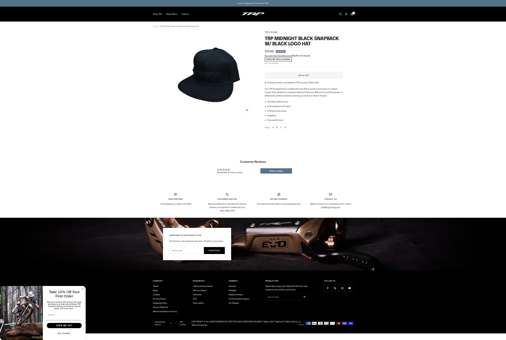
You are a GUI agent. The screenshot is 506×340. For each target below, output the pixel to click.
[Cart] (351, 14)
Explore (185, 14)
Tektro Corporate (199, 325)
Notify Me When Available (278, 59)
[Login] (346, 14)
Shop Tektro (171, 14)
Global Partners (236, 294)
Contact (232, 286)
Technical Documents (203, 286)
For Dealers (234, 303)
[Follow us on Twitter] (335, 288)
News (155, 290)
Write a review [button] (276, 171)
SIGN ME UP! (64, 325)
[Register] (304, 297)
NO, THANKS (64, 333)
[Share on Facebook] (273, 127)
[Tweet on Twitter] (281, 127)
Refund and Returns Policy (165, 311)
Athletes (232, 290)
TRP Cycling (271, 32)
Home (155, 26)
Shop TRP (157, 14)
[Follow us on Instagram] (342, 288)
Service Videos (199, 290)
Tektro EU (279, 321)
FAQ (195, 299)
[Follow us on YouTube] (349, 288)
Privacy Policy (159, 299)
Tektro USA (268, 321)
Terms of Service (160, 307)
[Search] (340, 14)
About (156, 286)
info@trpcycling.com (330, 207)
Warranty (197, 294)
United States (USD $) (160, 323)
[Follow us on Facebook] (327, 288)
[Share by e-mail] (285, 127)
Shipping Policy (160, 303)
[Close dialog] (82, 288)
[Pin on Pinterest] (276, 127)
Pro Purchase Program (239, 299)
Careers (156, 294)
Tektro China (291, 321)
